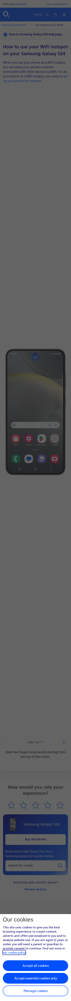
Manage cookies (35, 990)
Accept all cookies (35, 965)
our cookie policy (14, 952)
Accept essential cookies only (35, 978)
